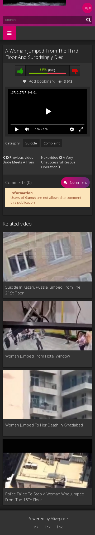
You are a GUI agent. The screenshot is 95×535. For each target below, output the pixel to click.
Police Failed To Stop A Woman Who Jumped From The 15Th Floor (44, 496)
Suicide (31, 143)
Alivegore (59, 519)
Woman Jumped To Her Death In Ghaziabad (44, 425)
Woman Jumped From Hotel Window (37, 356)
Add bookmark (42, 81)
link (35, 526)
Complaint (52, 143)
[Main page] (34, 8)
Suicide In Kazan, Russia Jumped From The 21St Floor (42, 289)
